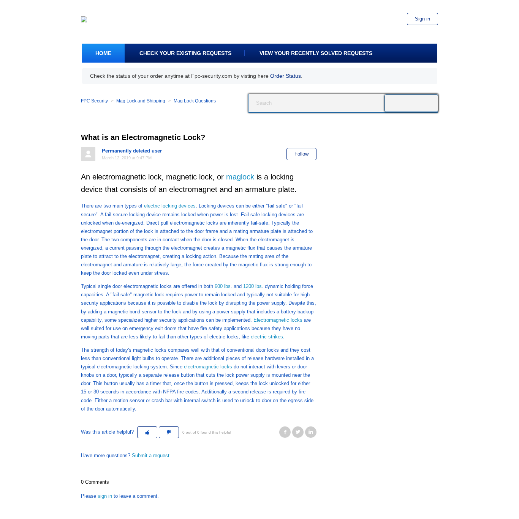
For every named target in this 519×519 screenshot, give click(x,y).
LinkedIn (310, 432)
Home (103, 53)
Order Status (285, 76)
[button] (147, 432)
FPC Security (94, 101)
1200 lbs (252, 286)
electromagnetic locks (208, 367)
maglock (239, 177)
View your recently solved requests (316, 53)
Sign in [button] (422, 19)
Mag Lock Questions (195, 101)
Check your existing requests (185, 53)
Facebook (285, 432)
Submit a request (150, 455)
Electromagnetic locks (277, 320)
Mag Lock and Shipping (140, 101)
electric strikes (267, 337)
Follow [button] (301, 154)
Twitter (298, 432)
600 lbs (223, 286)
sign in (105, 496)
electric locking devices (170, 206)
